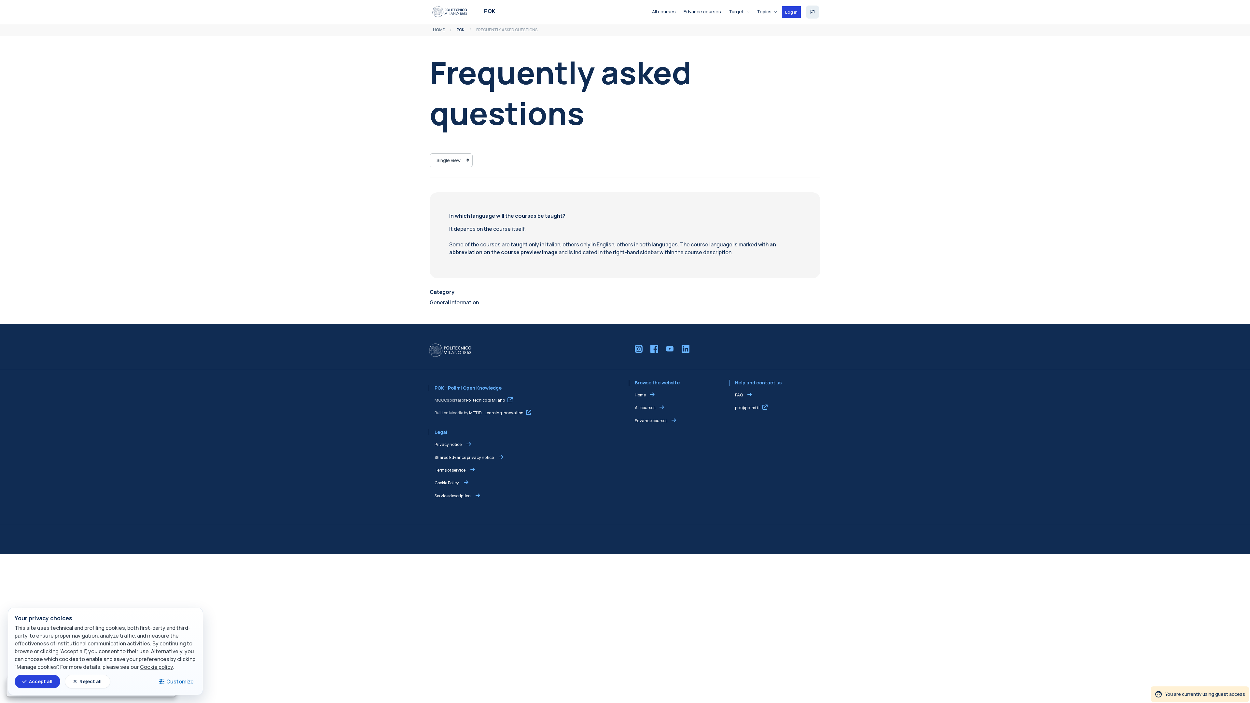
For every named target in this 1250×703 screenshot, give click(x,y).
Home (640, 395)
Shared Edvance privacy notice (464, 457)
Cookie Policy (447, 483)
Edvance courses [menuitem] (702, 11)
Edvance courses (651, 420)
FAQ (739, 395)
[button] (812, 12)
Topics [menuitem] (764, 11)
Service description (453, 496)
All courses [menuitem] (664, 11)
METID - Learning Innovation (496, 413)
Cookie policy (156, 666)
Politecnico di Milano (485, 400)
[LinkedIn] (685, 349)
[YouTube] (670, 349)
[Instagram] (639, 349)
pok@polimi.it (747, 407)
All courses (645, 407)
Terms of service (450, 470)
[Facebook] (654, 349)
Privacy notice (448, 444)
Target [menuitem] (736, 11)
